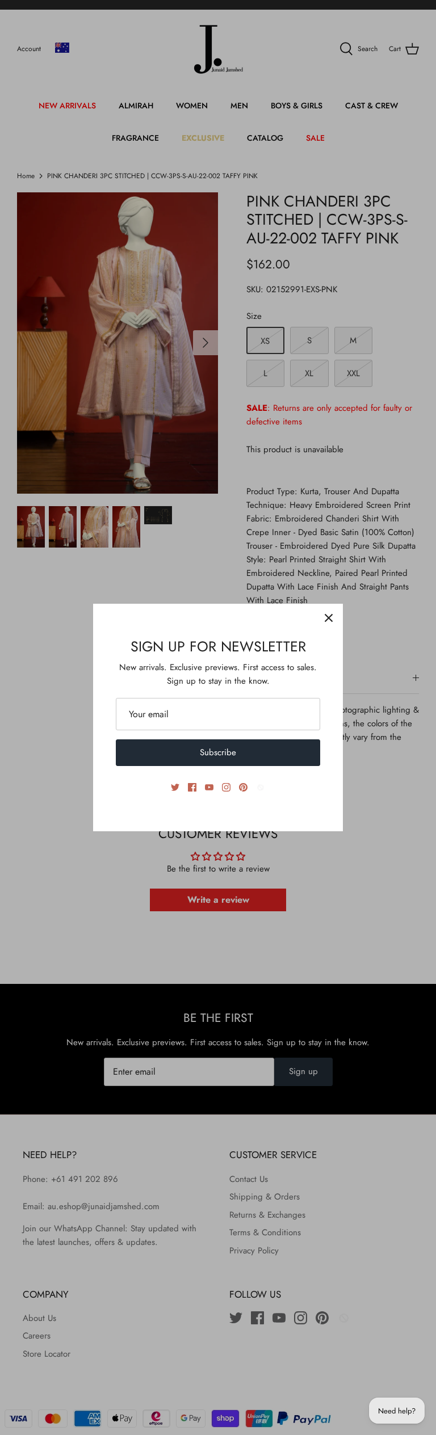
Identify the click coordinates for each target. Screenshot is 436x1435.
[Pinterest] (243, 787)
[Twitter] (175, 787)
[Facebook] (192, 787)
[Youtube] (209, 787)
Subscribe (218, 752)
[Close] (328, 617)
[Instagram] (226, 787)
